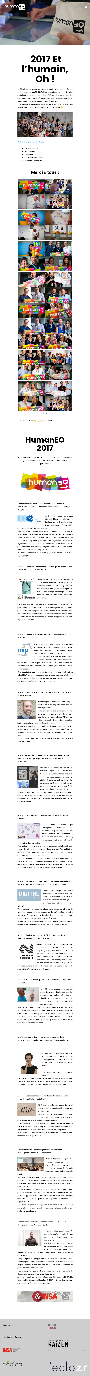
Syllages (37, 420)
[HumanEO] (15, 7)
